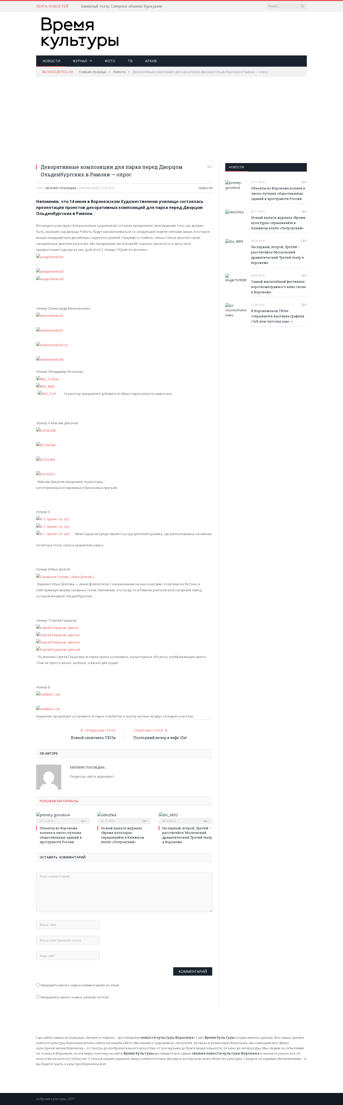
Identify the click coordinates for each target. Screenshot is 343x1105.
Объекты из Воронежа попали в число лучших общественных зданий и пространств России (61, 835)
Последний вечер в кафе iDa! (160, 737)
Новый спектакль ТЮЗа (93, 737)
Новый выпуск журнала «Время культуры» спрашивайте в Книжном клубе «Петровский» (122, 835)
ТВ (130, 60)
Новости (51, 60)
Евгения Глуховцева (60, 188)
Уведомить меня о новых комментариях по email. (80, 985)
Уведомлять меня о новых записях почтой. (74, 997)
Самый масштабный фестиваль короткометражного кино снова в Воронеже (278, 286)
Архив (151, 60)
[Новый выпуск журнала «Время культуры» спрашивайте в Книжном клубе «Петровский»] (124, 817)
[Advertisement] (215, 28)
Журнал (80, 60)
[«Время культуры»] (80, 32)
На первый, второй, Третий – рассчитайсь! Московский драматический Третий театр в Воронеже (187, 835)
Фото (110, 60)
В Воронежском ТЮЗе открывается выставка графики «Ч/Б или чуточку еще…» (277, 316)
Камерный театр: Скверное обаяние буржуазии (121, 6)
